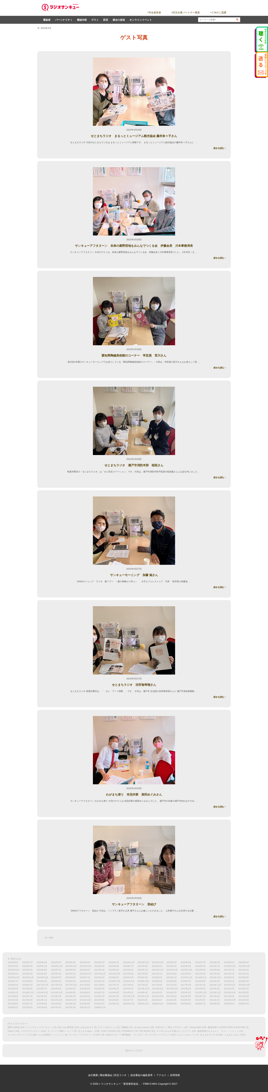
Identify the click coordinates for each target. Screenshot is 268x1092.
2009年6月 (215, 1003)
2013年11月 (215, 992)
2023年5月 (85, 970)
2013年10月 (230, 992)
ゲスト (95, 19)
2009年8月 (186, 1003)
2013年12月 (201, 992)
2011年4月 (171, 1000)
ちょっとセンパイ (186, 1034)
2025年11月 (143, 962)
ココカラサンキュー (30, 1031)
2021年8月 (142, 973)
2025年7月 (200, 962)
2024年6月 (142, 966)
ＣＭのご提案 (219, 12)
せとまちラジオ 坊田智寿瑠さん (134, 684)
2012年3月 (13, 1000)
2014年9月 (70, 992)
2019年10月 (215, 977)
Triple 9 (11, 1031)
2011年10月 (85, 1000)
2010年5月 (56, 1003)
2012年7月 (200, 996)
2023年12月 (230, 966)
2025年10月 (158, 962)
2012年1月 (42, 1000)
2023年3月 (114, 970)
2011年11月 (70, 1000)
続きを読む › (220, 148)
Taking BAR (195, 1027)
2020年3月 (142, 977)
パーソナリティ (63, 19)
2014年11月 (42, 992)
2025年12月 (129, 962)
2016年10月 (244, 985)
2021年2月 (229, 973)
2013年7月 (27, 996)
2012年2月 (27, 1000)
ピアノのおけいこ (107, 1027)
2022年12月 (158, 970)
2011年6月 (142, 1000)
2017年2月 (186, 985)
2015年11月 (157, 988)
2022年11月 (172, 970)
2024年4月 (171, 966)
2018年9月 (157, 981)
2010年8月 (13, 1003)
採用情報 (175, 1075)
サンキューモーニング (18, 1034)
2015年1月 (13, 992)
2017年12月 (42, 985)
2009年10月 (158, 1003)
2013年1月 (114, 996)
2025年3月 (13, 966)
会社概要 (93, 1075)
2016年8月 (27, 988)
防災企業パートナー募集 (186, 12)
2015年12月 (143, 988)
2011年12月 (56, 1000)
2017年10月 (71, 985)
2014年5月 (128, 992)
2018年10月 (143, 981)
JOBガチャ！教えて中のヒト (169, 1027)
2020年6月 (99, 977)
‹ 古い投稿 (48, 937)
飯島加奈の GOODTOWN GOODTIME (226, 1027)
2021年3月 (215, 973)
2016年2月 (114, 988)
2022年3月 (42, 973)
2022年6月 (243, 970)
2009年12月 (129, 1003)
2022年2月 (56, 973)
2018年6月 (200, 981)
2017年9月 (85, 985)
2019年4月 (56, 981)
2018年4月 (229, 981)
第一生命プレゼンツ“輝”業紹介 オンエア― (123, 1034)
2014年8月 (85, 992)
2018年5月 (215, 981)
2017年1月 (200, 985)
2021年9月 (128, 973)
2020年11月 (28, 977)
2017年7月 (114, 985)
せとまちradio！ (86, 1031)
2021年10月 (114, 973)
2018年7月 (186, 981)
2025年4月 (243, 962)
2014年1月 (186, 992)
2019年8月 (243, 977)
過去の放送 (119, 19)
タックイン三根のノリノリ (60, 1031)
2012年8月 (186, 996)
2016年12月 (215, 985)
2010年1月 (114, 1003)
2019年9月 (229, 977)
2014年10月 (57, 992)
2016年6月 (56, 988)
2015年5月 (200, 988)
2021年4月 (200, 973)
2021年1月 (243, 973)
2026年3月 (85, 962)
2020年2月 (157, 977)
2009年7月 (200, 1003)
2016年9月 (13, 988)
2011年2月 (200, 1000)
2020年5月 (114, 977)
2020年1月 (171, 977)
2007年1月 (85, 1007)
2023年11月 (244, 966)
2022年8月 (215, 970)
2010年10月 (230, 1000)
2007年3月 (70, 1007)
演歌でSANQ (13, 1027)
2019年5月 (42, 981)
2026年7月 (27, 962)
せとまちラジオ (207, 1034)
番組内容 (82, 19)
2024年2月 (200, 966)
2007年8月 (27, 1007)
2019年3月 (70, 981)
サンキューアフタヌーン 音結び (135, 904)
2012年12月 (129, 996)
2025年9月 (171, 962)
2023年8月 (42, 970)
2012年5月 (229, 996)
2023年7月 (56, 970)
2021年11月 (100, 973)
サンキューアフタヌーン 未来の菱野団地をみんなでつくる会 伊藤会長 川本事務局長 (134, 245)
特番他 (124, 1027)
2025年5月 (229, 962)
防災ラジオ (120, 1075)
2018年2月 (13, 985)
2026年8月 (13, 962)
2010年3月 (85, 1003)
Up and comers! (142, 1027)
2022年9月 (200, 970)
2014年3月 (157, 992)
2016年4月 (85, 988)
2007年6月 (42, 1007)
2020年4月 (128, 977)
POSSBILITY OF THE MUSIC (136, 1031)
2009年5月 (229, 1003)
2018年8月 (171, 981)
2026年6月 (42, 962)
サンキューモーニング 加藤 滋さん (134, 575)
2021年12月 (86, 973)
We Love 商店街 (66, 1027)
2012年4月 (243, 996)
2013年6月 (42, 996)
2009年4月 (243, 1003)
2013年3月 (85, 996)
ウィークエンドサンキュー (39, 1027)
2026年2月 (99, 962)
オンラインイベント (141, 19)
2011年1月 (215, 1000)
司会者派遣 (155, 12)
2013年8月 (13, 996)
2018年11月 (128, 981)
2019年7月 (13, 981)
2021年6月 (171, 973)
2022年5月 (13, 973)
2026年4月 (70, 962)
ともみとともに (231, 1034)
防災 (105, 19)
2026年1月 (114, 962)
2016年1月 (128, 988)
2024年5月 (157, 966)
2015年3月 (229, 988)
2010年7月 (27, 1003)
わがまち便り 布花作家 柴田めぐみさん (134, 794)
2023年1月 (142, 970)
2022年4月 (27, 973)
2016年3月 (99, 988)
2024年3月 (186, 966)
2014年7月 (99, 992)
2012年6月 (215, 996)
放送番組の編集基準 (141, 1075)
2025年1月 (42, 966)
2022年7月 (229, 970)
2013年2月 (99, 996)
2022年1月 (70, 973)
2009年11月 (143, 1003)
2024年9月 (99, 966)
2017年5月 (142, 985)
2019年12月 (186, 977)
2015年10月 (172, 988)
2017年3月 (171, 985)
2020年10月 (42, 977)
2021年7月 (157, 973)
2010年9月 (243, 1000)
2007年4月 (56, 1007)
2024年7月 (128, 966)
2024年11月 (71, 966)
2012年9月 (171, 996)
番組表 (47, 19)
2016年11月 (229, 985)
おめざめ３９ (87, 1027)
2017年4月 (157, 985)
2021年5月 (186, 973)
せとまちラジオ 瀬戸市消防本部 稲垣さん (134, 465)
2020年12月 (14, 977)
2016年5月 (70, 988)
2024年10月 (86, 966)
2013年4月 (70, 996)
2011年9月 (99, 1000)
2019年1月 (99, 981)
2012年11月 (143, 996)
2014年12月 (28, 992)
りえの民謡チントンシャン (51, 1034)
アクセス (161, 1075)
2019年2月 (85, 981)
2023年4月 (99, 970)
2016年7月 (42, 988)
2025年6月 (215, 962)
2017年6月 (128, 985)
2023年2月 (128, 970)
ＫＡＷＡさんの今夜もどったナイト (174, 1031)
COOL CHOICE (108, 1031)
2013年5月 (56, 996)
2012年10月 (158, 996)
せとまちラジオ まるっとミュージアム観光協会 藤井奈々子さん (134, 136)
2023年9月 (27, 970)
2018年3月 (243, 981)
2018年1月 (27, 985)
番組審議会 (106, 1075)
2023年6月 (70, 970)
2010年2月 (99, 1003)
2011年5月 (157, 1000)
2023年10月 (14, 970)
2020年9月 (56, 977)
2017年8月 (99, 985)
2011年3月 (186, 1000)
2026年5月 (56, 962)
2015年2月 (243, 988)
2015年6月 (186, 988)
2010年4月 (70, 1003)
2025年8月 (186, 962)
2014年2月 (171, 992)
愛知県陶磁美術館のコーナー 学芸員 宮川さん (134, 355)
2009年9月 (171, 1003)
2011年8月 (114, 1000)
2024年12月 (57, 966)
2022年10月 (186, 970)
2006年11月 (100, 1007)
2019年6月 (27, 981)
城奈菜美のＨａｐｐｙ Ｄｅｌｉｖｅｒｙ (218, 1031)
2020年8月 (70, 977)
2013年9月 (243, 992)
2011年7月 (128, 1000)
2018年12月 (114, 981)
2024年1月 (215, 966)
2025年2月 (27, 966)
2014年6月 (114, 992)
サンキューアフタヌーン (81, 1034)
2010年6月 (42, 1003)
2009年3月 (13, 1007)
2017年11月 (56, 985)
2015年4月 (215, 988)
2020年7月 (85, 977)
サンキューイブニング (160, 1034)
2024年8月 (114, 966)
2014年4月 (142, 992)
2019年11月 (201, 977)
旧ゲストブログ (134, 1050)
